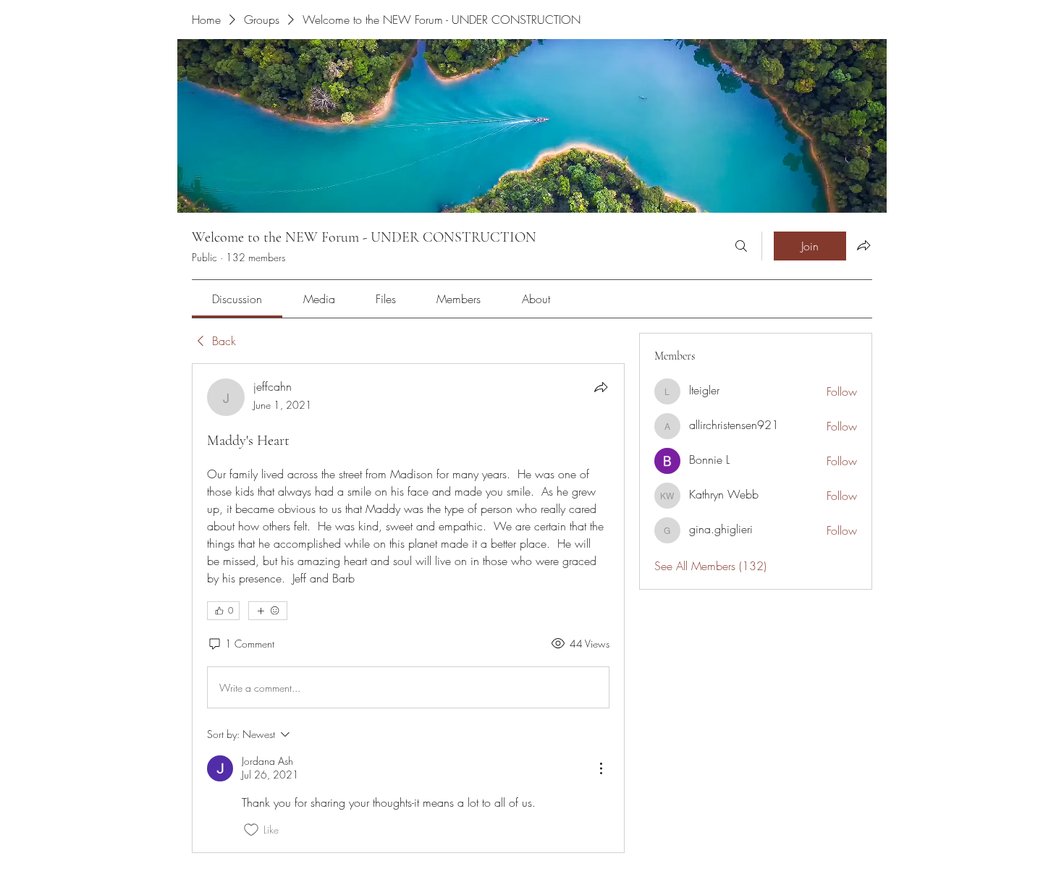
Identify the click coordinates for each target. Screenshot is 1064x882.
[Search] (741, 246)
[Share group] (863, 245)
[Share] (600, 387)
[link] (237, 299)
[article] (408, 607)
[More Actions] (600, 768)
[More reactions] (267, 610)
